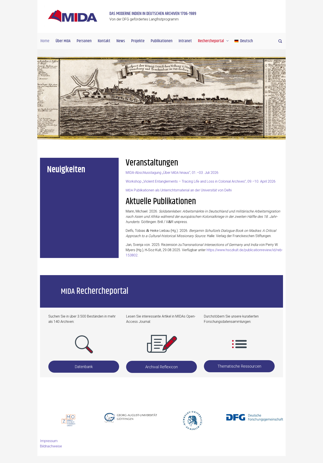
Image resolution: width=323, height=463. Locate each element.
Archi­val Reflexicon (161, 367)
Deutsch (246, 41)
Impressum (49, 441)
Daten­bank (84, 366)
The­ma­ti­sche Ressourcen (239, 366)
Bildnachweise (51, 446)
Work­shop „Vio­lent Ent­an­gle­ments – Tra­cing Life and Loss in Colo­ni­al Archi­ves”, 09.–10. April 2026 (201, 181)
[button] (44, 98)
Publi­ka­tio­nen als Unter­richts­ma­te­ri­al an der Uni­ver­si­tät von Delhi (179, 190)
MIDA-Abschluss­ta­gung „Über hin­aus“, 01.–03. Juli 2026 (172, 173)
